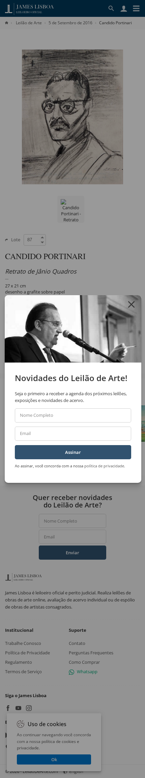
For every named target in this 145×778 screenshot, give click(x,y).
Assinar (73, 452)
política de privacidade (104, 465)
